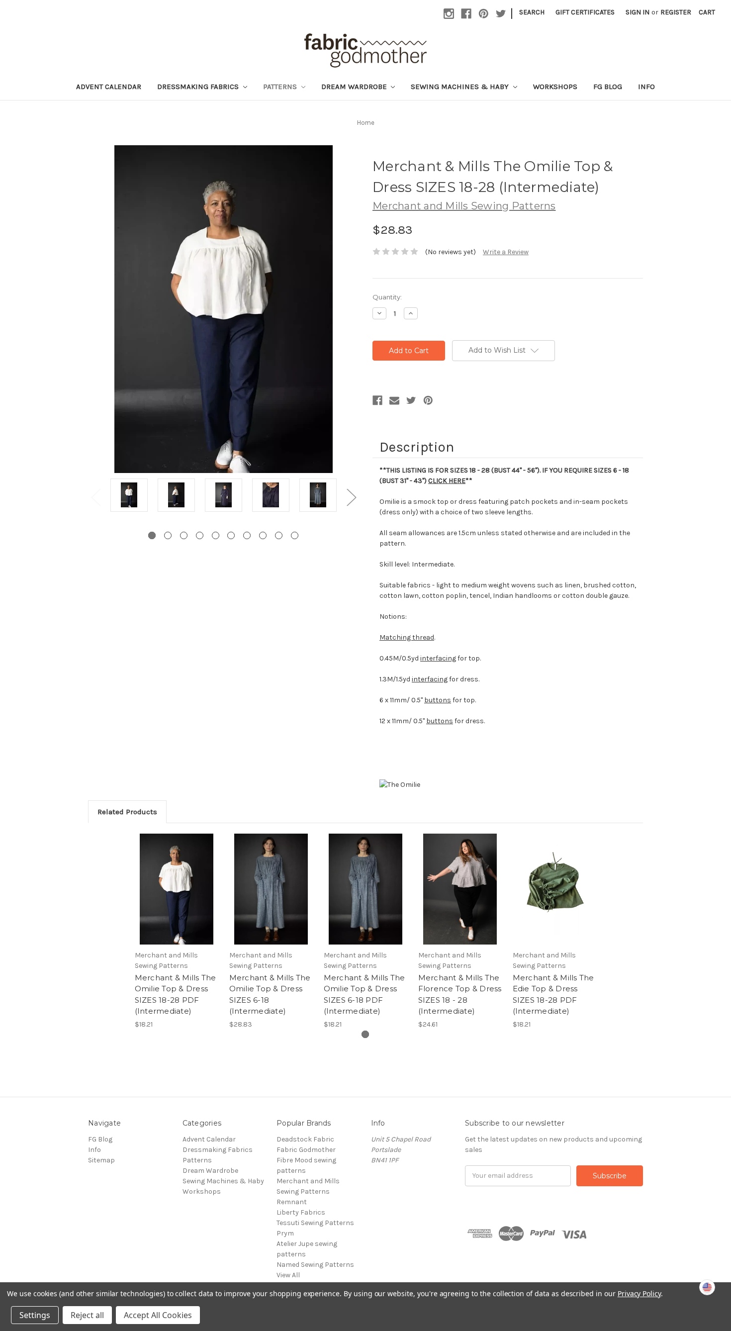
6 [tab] (231, 535)
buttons (437, 700)
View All (288, 1275)
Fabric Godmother (306, 1149)
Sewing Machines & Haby (461, 86)
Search (532, 12)
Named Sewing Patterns (315, 1264)
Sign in (637, 12)
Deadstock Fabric (305, 1139)
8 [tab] (263, 535)
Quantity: (387, 297)
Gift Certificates (585, 12)
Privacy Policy (639, 1293)
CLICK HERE (446, 480)
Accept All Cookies (158, 1315)
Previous (95, 497)
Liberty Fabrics (300, 1212)
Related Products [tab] (127, 811)
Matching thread (406, 637)
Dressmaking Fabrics (199, 86)
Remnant (291, 1202)
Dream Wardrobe (355, 86)
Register (675, 12)
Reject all (87, 1315)
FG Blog (607, 86)
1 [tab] (152, 535)
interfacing (438, 658)
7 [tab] (247, 535)
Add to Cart (176, 898)
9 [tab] (278, 535)
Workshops (555, 86)
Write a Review (506, 252)
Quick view (176, 880)
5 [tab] (215, 535)
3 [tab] (183, 535)
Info (646, 86)
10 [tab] (294, 535)
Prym (285, 1233)
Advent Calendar (108, 86)
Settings (34, 1315)
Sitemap (101, 1160)
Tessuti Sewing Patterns (315, 1223)
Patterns (281, 86)
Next (351, 497)
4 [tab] (199, 535)
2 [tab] (168, 535)
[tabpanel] (129, 496)
